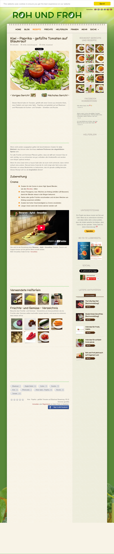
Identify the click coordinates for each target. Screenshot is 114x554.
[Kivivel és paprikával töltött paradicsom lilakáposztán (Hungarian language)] (102, 9)
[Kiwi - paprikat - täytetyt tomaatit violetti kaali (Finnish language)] (105, 9)
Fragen (74, 29)
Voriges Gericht (21, 95)
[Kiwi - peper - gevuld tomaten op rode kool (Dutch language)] (99, 9)
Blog (27, 29)
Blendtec (30, 189)
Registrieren (46, 404)
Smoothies (34, 252)
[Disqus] (39, 443)
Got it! (102, 3)
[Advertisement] (39, 127)
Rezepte (37, 29)
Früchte (48, 29)
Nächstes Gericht (58, 95)
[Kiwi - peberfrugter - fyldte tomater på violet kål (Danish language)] (111, 9)
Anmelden (89, 9)
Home (18, 29)
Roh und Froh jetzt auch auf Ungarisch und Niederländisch (94, 355)
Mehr (84, 29)
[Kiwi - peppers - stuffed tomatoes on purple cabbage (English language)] (95, 9)
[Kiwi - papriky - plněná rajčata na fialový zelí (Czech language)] (108, 9)
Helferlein (62, 29)
